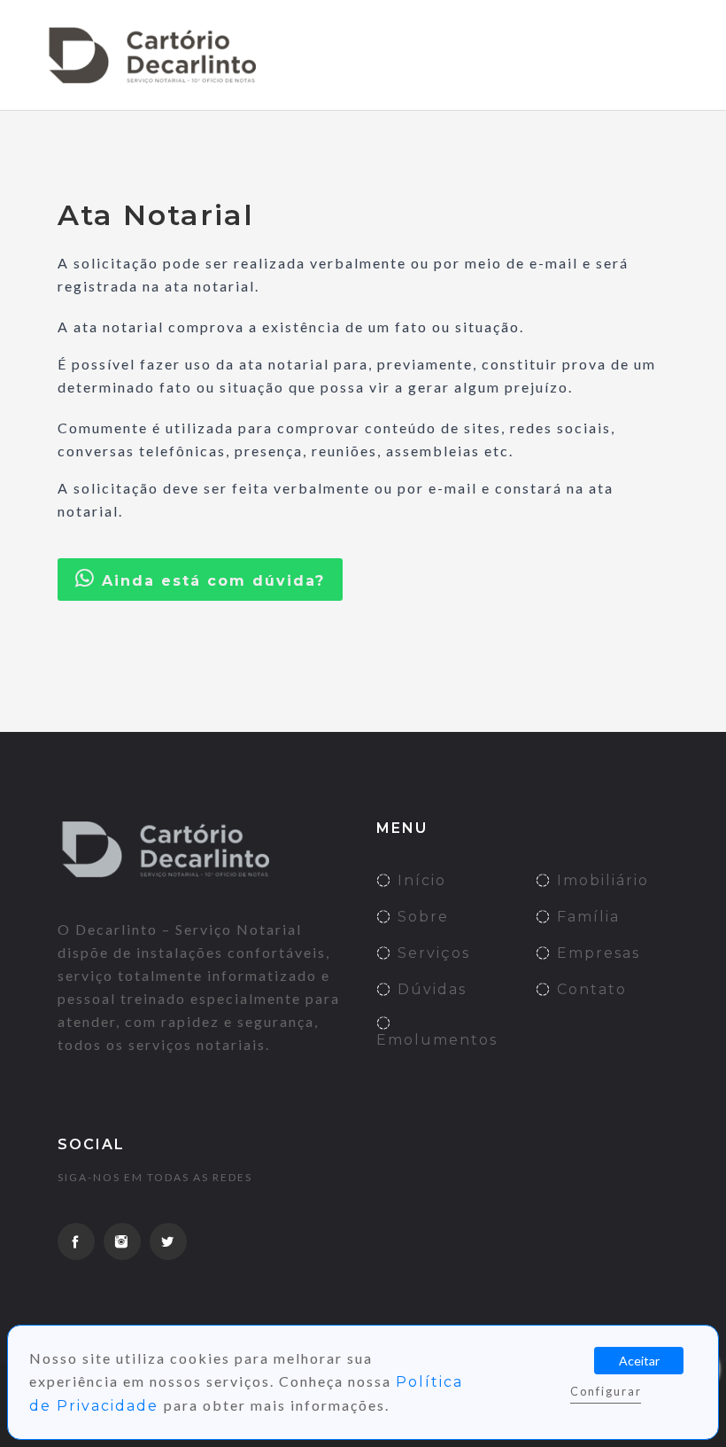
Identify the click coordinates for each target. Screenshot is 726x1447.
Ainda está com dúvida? (210, 580)
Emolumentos (437, 1039)
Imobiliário (600, 880)
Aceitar (639, 1360)
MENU (646, 54)
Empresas (596, 953)
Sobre (420, 916)
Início (419, 880)
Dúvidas (429, 989)
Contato (589, 989)
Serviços (431, 953)
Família (586, 916)
